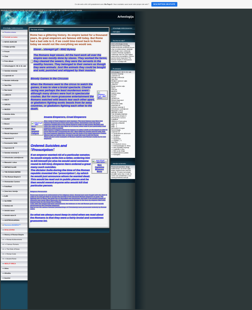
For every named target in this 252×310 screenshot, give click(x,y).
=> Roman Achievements (13, 239)
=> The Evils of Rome (12, 249)
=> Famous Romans (11, 244)
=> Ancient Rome (10, 259)
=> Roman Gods (10, 254)
